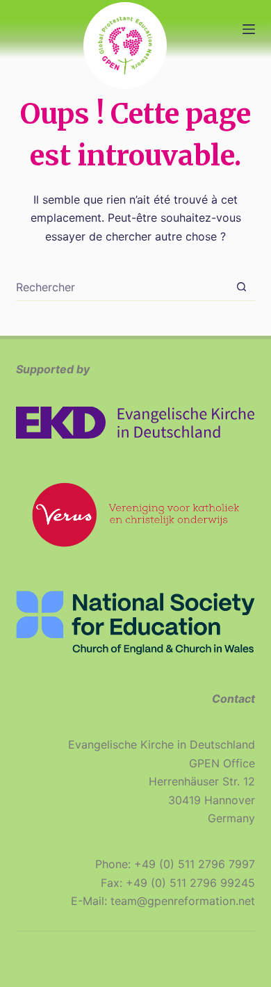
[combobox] (121, 287)
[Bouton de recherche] (241, 286)
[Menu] (249, 29)
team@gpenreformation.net (182, 901)
